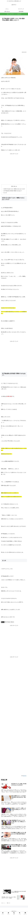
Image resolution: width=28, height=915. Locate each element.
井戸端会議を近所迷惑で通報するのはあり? (13, 190)
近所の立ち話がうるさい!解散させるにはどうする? (14, 188)
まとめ (5, 192)
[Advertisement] (14, 36)
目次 (12, 186)
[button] (25, 426)
